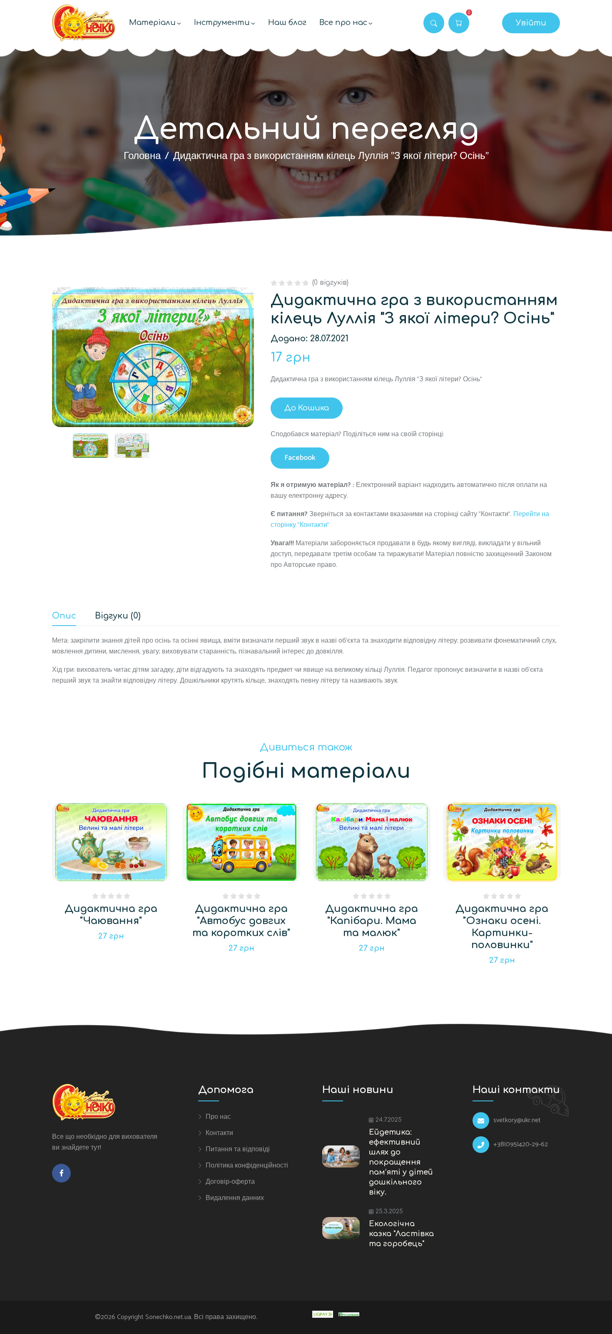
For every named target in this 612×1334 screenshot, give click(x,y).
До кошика (306, 408)
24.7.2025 (389, 1120)
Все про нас (343, 22)
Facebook (300, 458)
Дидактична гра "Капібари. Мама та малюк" (371, 921)
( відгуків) (330, 282)
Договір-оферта (230, 1181)
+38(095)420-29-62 (520, 1144)
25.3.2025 (389, 1211)
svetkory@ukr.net (517, 1120)
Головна (142, 156)
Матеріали (152, 22)
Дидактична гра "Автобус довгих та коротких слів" (241, 921)
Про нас (218, 1116)
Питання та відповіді (238, 1149)
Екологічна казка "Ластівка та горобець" (401, 1234)
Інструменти (222, 22)
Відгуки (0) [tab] (118, 616)
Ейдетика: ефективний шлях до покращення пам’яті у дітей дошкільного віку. (401, 1162)
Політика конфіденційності (247, 1165)
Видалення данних (235, 1198)
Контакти (219, 1133)
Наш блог (287, 22)
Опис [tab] (64, 616)
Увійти (531, 23)
